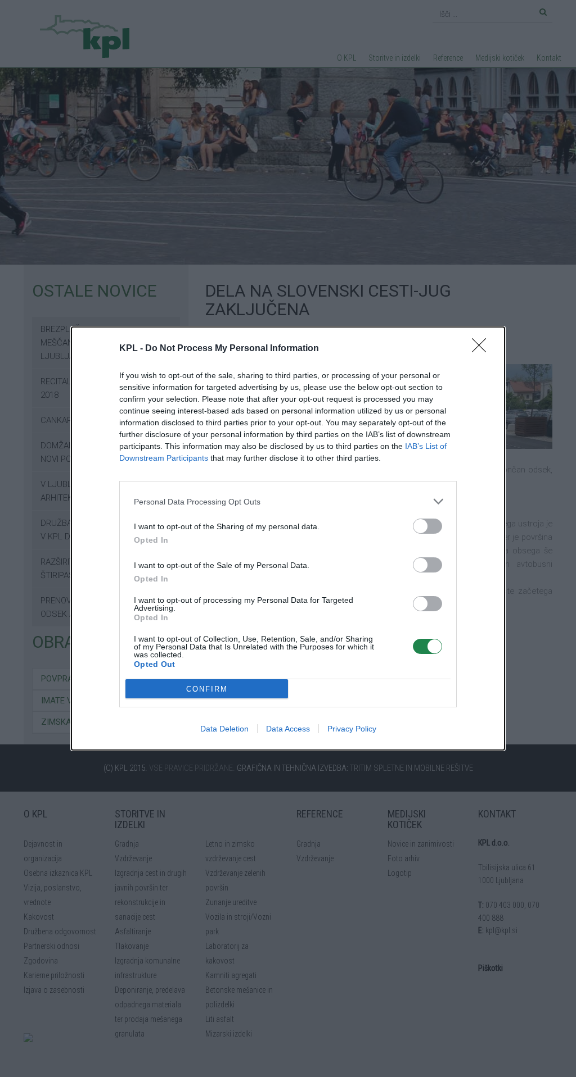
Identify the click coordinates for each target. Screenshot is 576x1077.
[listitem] (288, 501)
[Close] (482, 349)
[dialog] (288, 538)
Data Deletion (224, 728)
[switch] (427, 526)
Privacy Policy (351, 728)
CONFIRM (207, 689)
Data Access (288, 728)
